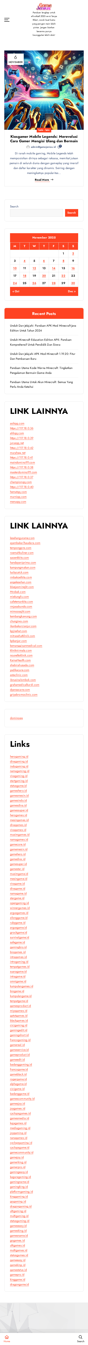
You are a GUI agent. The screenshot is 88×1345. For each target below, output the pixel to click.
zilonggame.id (19, 918)
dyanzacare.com (20, 690)
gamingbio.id (18, 947)
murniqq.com (18, 497)
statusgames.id (19, 1255)
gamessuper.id (19, 810)
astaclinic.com (19, 675)
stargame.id (17, 898)
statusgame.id (18, 786)
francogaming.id (20, 1040)
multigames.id (18, 1250)
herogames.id (18, 815)
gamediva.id (18, 859)
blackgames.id (19, 1020)
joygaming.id (18, 1133)
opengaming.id (19, 903)
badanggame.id (19, 1094)
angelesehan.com (21, 582)
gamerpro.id (18, 1167)
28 (53, 283)
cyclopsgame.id (19, 1147)
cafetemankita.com (21, 601)
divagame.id (17, 888)
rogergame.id (18, 1079)
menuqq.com (18, 501)
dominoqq (16, 718)
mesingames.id (19, 820)
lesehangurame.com (22, 538)
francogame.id (19, 1069)
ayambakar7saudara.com (25, 543)
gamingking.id (19, 1187)
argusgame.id (18, 927)
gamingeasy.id (19, 1172)
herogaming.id (19, 756)
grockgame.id (18, 932)
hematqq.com (18, 492)
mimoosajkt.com (20, 611)
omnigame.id (18, 981)
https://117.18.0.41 (21, 457)
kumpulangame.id (21, 996)
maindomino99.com (22, 462)
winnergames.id (20, 908)
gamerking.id (18, 1162)
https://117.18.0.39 (22, 438)
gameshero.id (18, 790)
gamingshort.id (19, 1035)
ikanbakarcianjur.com (23, 626)
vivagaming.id (19, 776)
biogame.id (17, 991)
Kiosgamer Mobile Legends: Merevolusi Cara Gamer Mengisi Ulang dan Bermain (44, 139)
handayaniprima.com (23, 562)
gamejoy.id (17, 1157)
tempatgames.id (20, 966)
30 (73, 283)
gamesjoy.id (17, 1103)
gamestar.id (17, 869)
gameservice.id (19, 1050)
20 (44, 276)
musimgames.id (20, 834)
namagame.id (18, 893)
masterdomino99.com (23, 472)
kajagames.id (18, 1123)
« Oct (15, 291)
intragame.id (18, 976)
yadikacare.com (19, 670)
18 (24, 276)
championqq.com (21, 482)
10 (15, 268)
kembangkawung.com (23, 616)
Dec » (72, 291)
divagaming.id (19, 761)
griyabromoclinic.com (24, 694)
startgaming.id (19, 781)
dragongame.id (19, 1284)
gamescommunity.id (22, 1098)
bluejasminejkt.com (22, 587)
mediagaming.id (20, 1128)
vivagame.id (17, 883)
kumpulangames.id (21, 986)
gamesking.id (18, 1231)
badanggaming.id (21, 1064)
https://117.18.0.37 (21, 477)
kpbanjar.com (18, 641)
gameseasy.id (18, 1226)
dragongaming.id (21, 1206)
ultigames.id (17, 1245)
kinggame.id (17, 1279)
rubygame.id (18, 923)
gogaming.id (18, 1201)
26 (34, 283)
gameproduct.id (20, 1055)
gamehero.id (18, 854)
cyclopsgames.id (20, 1113)
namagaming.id (19, 771)
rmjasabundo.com (21, 606)
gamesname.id (19, 1235)
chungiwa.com (19, 621)
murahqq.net (18, 453)
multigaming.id (19, 1216)
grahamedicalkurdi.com (24, 685)
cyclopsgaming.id (21, 1143)
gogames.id (17, 1240)
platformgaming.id (21, 1191)
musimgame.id (19, 874)
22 (63, 276)
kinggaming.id (19, 1196)
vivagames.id (18, 830)
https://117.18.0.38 (22, 467)
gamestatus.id (18, 1270)
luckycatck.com (19, 572)
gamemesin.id (19, 849)
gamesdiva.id (18, 805)
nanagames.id (18, 1138)
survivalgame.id (19, 937)
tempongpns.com (21, 548)
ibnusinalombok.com (23, 680)
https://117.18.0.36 (22, 428)
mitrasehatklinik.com (22, 636)
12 (34, 268)
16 (73, 268)
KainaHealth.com (20, 660)
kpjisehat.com (18, 631)
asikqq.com (17, 423)
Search (14, 206)
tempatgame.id (19, 1001)
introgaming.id (19, 962)
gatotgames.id (19, 1016)
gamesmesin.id (19, 795)
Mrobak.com (18, 592)
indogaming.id (19, 766)
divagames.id (18, 825)
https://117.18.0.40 (22, 487)
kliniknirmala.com (21, 650)
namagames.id (19, 839)
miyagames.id (18, 1011)
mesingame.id (18, 879)
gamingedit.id (18, 1030)
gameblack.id (18, 1074)
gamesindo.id (18, 800)
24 (15, 283)
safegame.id (17, 942)
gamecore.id (18, 844)
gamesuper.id (18, 864)
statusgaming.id (19, 1221)
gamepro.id (17, 1274)
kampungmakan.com (22, 567)
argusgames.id (19, 913)
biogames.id (18, 952)
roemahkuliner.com (22, 553)
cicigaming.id (18, 1025)
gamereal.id (17, 1045)
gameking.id (18, 1265)
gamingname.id (19, 1182)
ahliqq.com (17, 433)
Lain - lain (44, 130)
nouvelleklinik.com (21, 655)
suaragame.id (18, 971)
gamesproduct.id (20, 1006)
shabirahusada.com (22, 665)
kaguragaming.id (20, 1177)
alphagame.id (18, 1084)
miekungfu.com (19, 597)
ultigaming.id (18, 1211)
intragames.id (18, 957)
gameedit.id (17, 1059)
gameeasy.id (18, 1260)
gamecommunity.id (21, 1152)
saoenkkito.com (19, 557)
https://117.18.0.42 (22, 448)
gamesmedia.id (19, 1118)
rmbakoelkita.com (21, 577)
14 (53, 268)
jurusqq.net (17, 443)
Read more (42, 180)
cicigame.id (17, 1089)
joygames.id (17, 1108)
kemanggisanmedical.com (26, 646)
